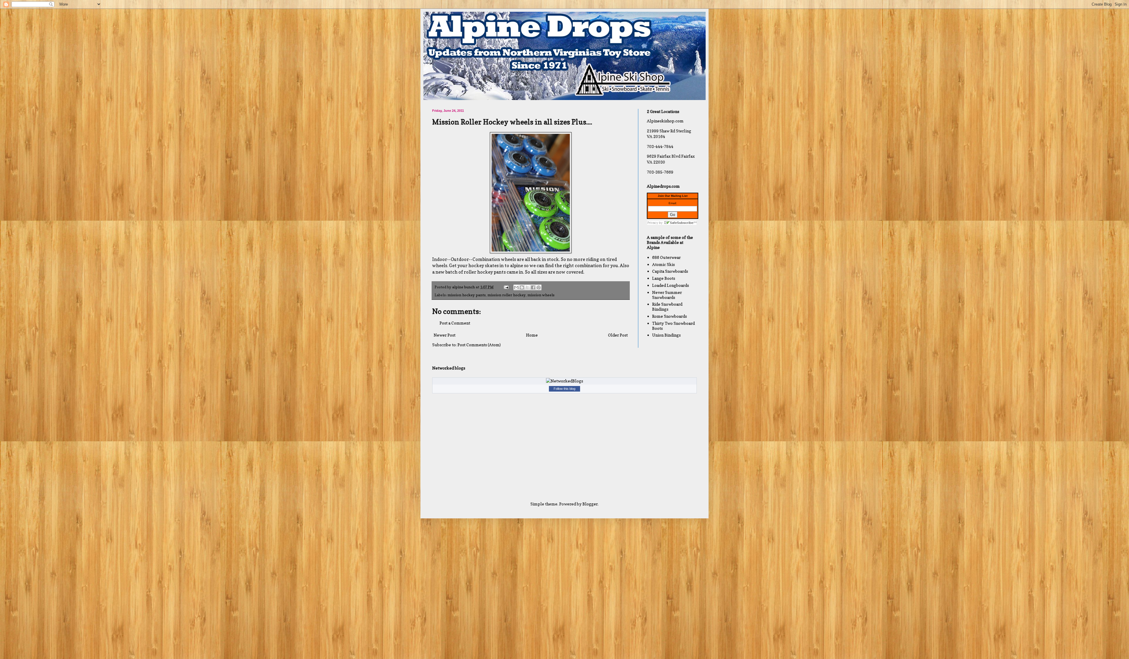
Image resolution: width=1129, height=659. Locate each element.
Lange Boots (663, 278)
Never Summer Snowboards (667, 295)
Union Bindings (666, 334)
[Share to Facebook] (533, 287)
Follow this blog (564, 388)
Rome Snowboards (669, 316)
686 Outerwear (666, 257)
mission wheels (541, 295)
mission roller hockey (506, 295)
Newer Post (444, 334)
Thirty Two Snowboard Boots (673, 326)
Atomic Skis (663, 264)
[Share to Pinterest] (539, 287)
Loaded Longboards (670, 285)
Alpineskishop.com (665, 120)
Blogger (590, 503)
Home (532, 334)
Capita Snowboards (670, 271)
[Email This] (516, 287)
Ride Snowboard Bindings (667, 307)
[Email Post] (506, 287)
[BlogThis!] (522, 287)
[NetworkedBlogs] (564, 380)
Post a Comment (455, 322)
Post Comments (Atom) (479, 344)
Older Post (618, 334)
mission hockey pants (466, 295)
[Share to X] (527, 287)
